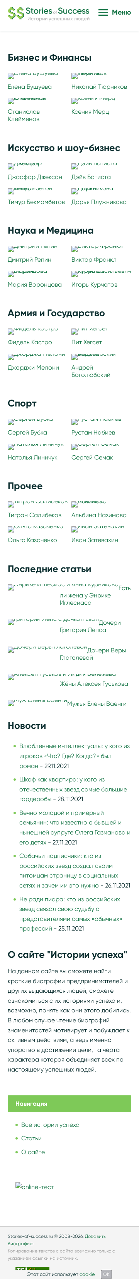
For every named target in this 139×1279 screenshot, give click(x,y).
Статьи (31, 1138)
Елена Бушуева (30, 86)
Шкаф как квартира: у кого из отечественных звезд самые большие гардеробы (73, 789)
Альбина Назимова (99, 515)
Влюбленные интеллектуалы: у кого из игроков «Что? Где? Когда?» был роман (74, 755)
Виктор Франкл (94, 259)
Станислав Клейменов (24, 115)
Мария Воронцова (35, 284)
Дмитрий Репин (29, 259)
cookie (87, 1274)
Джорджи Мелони (33, 367)
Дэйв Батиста (91, 177)
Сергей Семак (92, 457)
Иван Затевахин (94, 540)
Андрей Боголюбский (90, 371)
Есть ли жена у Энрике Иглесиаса (95, 595)
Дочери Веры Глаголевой (93, 654)
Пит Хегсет (86, 342)
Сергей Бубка (27, 432)
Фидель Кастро (30, 342)
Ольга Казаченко (32, 540)
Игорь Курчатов (94, 284)
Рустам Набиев (93, 432)
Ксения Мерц (90, 111)
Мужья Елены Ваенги (97, 703)
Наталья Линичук (33, 457)
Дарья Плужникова (99, 202)
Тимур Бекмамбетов (36, 202)
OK (106, 1274)
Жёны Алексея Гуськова (94, 683)
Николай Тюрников (99, 86)
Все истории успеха (50, 1124)
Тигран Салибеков (34, 515)
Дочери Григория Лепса (90, 626)
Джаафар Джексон (35, 177)
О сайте (33, 1152)
